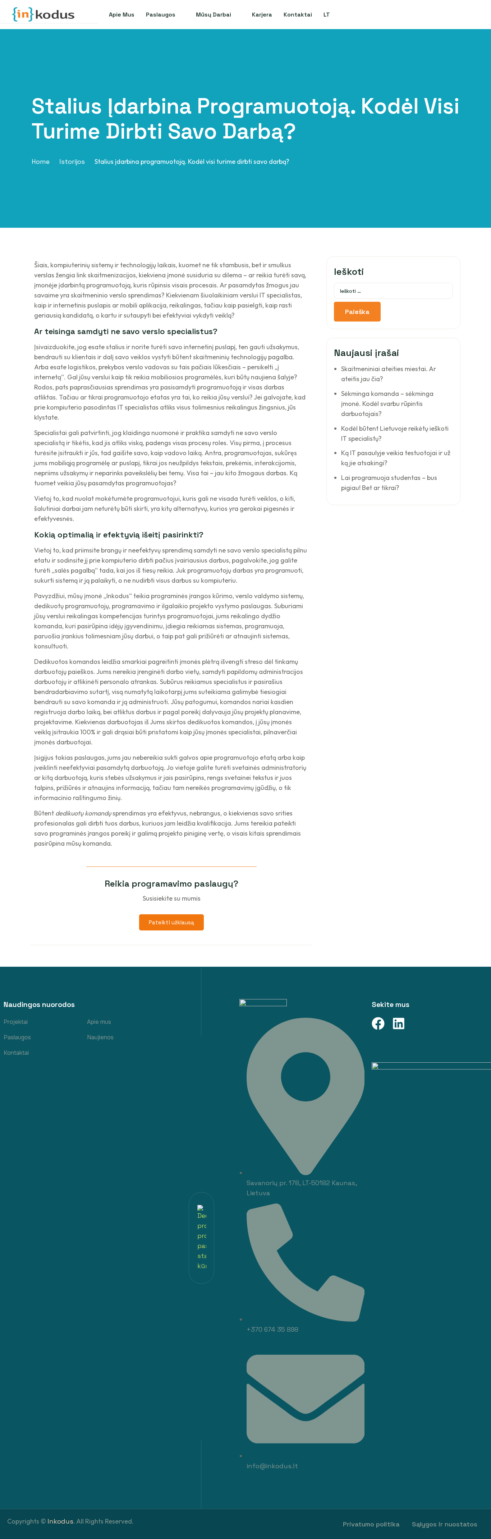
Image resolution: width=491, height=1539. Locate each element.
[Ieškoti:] (393, 291)
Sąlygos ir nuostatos (444, 1524)
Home (41, 161)
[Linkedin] (398, 1023)
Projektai (16, 1022)
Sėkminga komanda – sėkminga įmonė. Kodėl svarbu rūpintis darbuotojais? (387, 403)
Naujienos (100, 1037)
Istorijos (72, 161)
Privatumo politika (371, 1524)
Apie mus (99, 1022)
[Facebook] (378, 1023)
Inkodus (60, 1521)
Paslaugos (17, 1037)
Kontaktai (16, 1053)
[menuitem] (326, 14)
